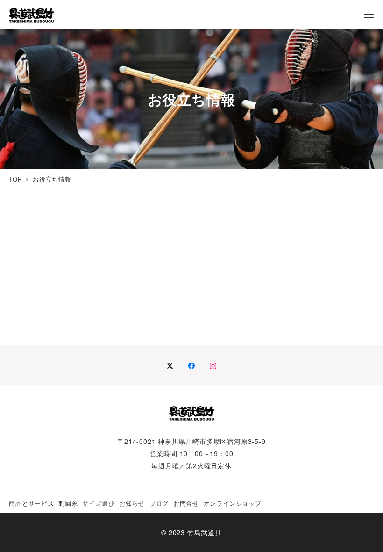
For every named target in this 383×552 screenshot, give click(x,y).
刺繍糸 (68, 503)
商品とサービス (31, 503)
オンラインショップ (233, 503)
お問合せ (186, 503)
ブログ (159, 503)
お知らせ (132, 503)
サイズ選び (98, 503)
